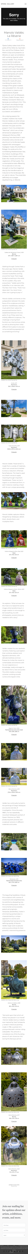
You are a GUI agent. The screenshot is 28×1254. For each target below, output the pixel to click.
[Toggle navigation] (25, 4)
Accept (11, 1252)
